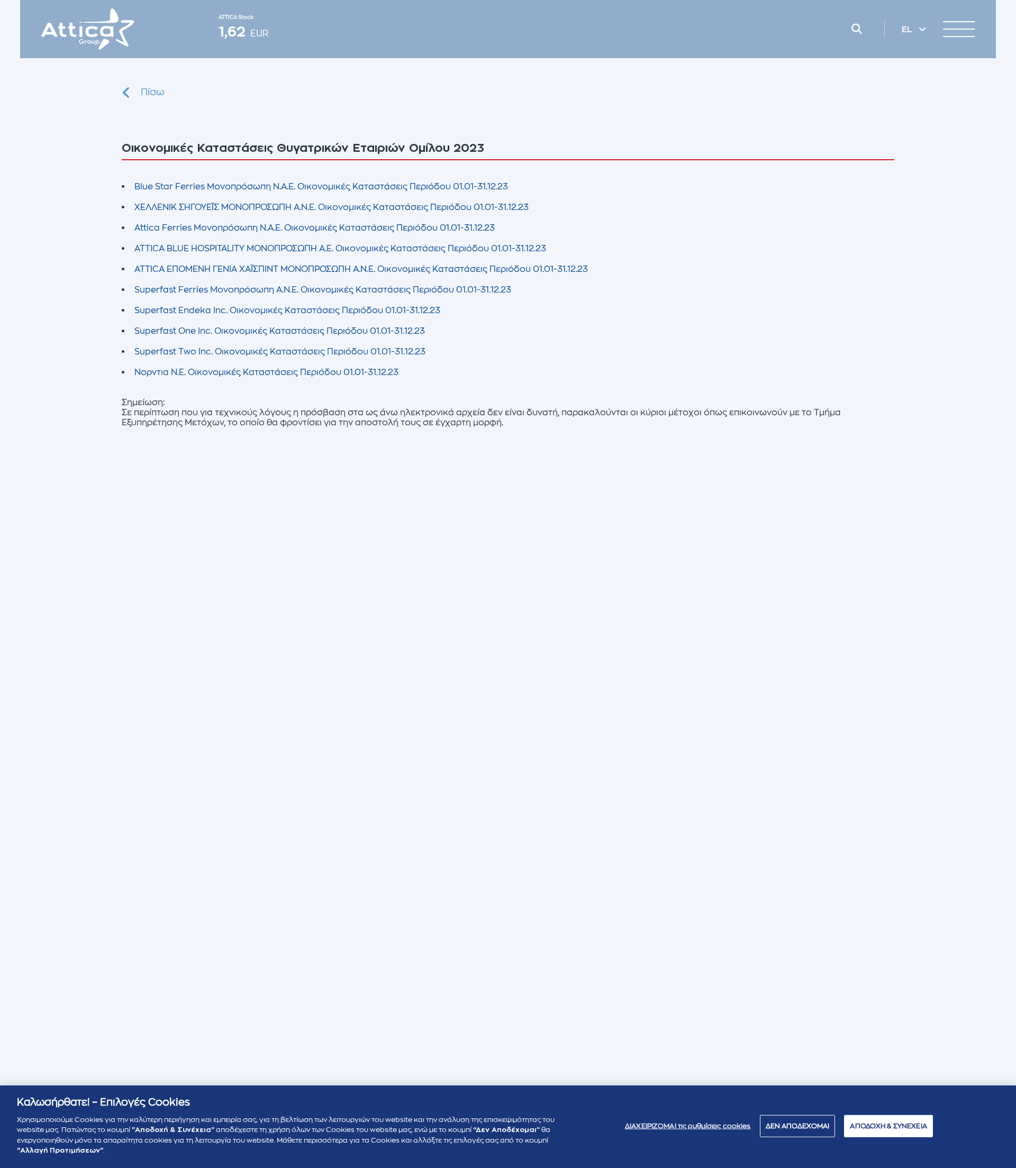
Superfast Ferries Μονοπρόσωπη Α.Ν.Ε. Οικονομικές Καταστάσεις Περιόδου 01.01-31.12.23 (322, 290)
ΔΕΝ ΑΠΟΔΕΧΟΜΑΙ (798, 1126)
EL (908, 29)
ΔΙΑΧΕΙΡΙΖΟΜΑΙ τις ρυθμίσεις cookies (688, 1126)
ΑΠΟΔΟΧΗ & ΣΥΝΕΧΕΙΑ (888, 1126)
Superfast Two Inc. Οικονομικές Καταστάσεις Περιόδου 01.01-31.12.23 (279, 352)
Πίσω (153, 92)
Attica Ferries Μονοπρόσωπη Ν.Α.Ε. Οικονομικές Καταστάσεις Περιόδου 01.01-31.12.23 (314, 228)
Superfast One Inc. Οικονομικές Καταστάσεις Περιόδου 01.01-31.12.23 (279, 331)
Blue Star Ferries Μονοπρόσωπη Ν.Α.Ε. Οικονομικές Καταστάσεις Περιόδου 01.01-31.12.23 (321, 186)
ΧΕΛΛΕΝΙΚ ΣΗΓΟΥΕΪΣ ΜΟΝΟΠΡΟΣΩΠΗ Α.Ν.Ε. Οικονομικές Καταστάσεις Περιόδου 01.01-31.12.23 (331, 207)
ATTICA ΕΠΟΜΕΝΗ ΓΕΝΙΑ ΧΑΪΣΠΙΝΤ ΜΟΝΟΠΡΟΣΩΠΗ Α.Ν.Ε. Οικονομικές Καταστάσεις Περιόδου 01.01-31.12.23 (361, 269)
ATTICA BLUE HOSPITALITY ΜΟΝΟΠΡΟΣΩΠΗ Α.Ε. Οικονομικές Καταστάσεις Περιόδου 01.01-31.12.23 (340, 248)
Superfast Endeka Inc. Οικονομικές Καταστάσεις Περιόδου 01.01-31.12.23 (287, 310)
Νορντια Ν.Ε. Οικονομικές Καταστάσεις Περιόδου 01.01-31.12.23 (266, 372)
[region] (508, 1126)
